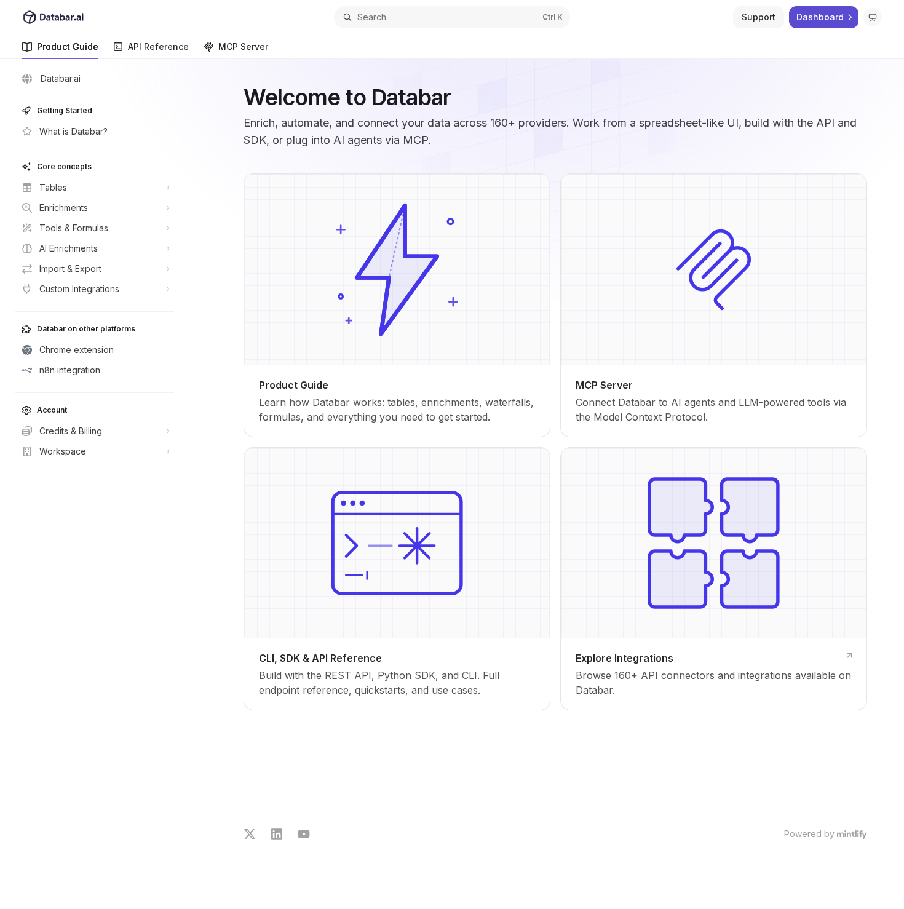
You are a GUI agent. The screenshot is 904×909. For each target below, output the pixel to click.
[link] (397, 305)
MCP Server (243, 46)
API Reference (158, 46)
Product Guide (67, 46)
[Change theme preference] (872, 17)
